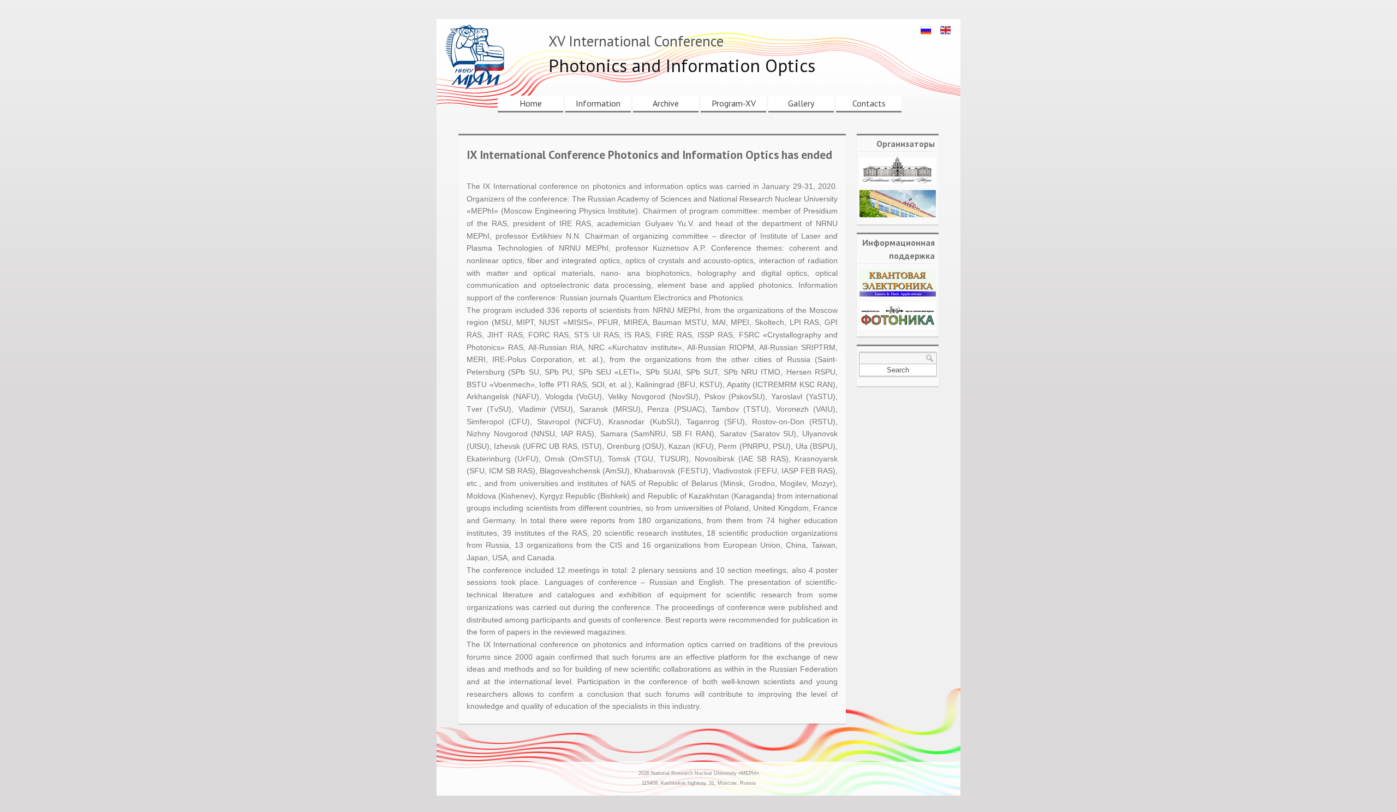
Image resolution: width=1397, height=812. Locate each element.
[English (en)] (946, 30)
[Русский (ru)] (926, 30)
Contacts (869, 103)
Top (1371, 786)
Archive (666, 103)
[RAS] (897, 171)
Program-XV (734, 103)
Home (531, 103)
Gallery (801, 103)
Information (598, 103)
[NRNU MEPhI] (897, 203)
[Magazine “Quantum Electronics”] (897, 283)
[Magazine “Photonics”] (897, 315)
